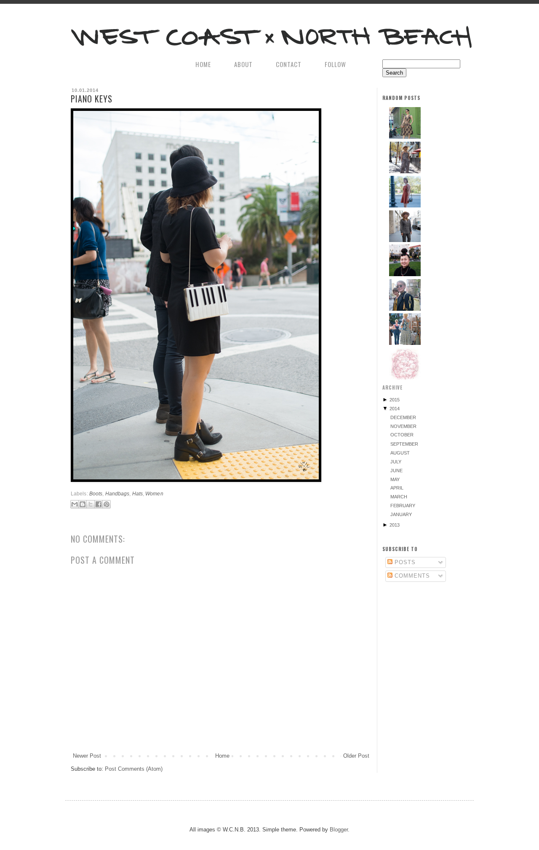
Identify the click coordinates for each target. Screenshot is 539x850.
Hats (137, 493)
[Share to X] (90, 504)
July (395, 461)
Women (154, 493)
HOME (203, 64)
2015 (395, 399)
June (396, 470)
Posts (404, 562)
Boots (96, 493)
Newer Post (87, 756)
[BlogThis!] (82, 504)
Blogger (339, 829)
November (403, 426)
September (404, 444)
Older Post (356, 756)
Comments (411, 576)
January (401, 514)
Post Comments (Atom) (134, 769)
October (402, 434)
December (403, 417)
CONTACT (289, 64)
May (395, 479)
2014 (395, 408)
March (398, 496)
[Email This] (74, 504)
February (402, 505)
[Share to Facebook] (98, 504)
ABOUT (243, 64)
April (396, 487)
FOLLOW (335, 64)
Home (222, 756)
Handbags (117, 493)
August (400, 452)
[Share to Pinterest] (106, 504)
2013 (395, 524)
